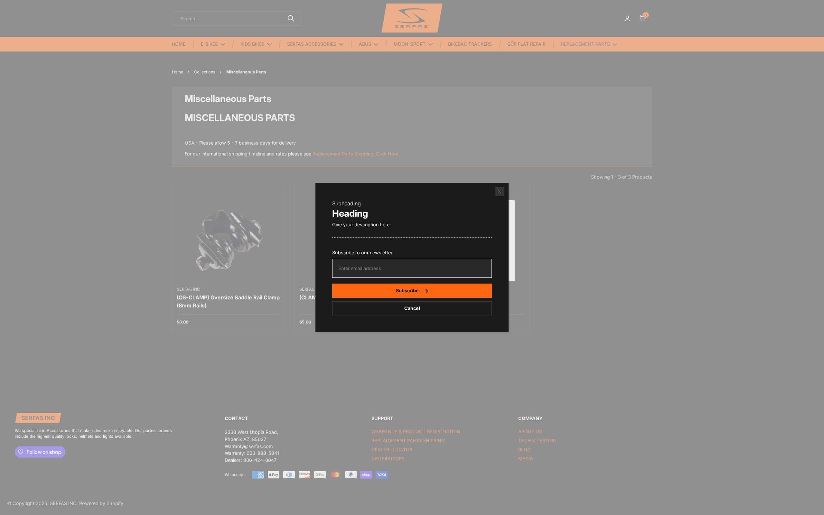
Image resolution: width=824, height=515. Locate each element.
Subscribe (407, 290)
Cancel (412, 308)
